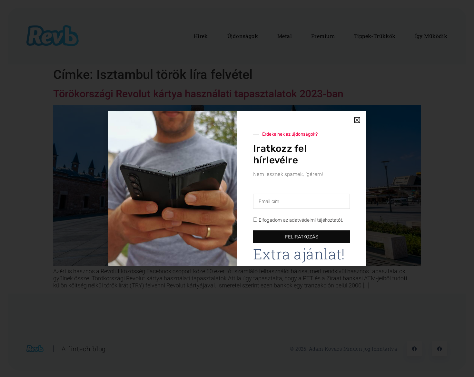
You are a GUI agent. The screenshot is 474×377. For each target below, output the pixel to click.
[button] (357, 120)
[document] (237, 188)
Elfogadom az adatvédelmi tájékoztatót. (301, 220)
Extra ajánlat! (299, 253)
